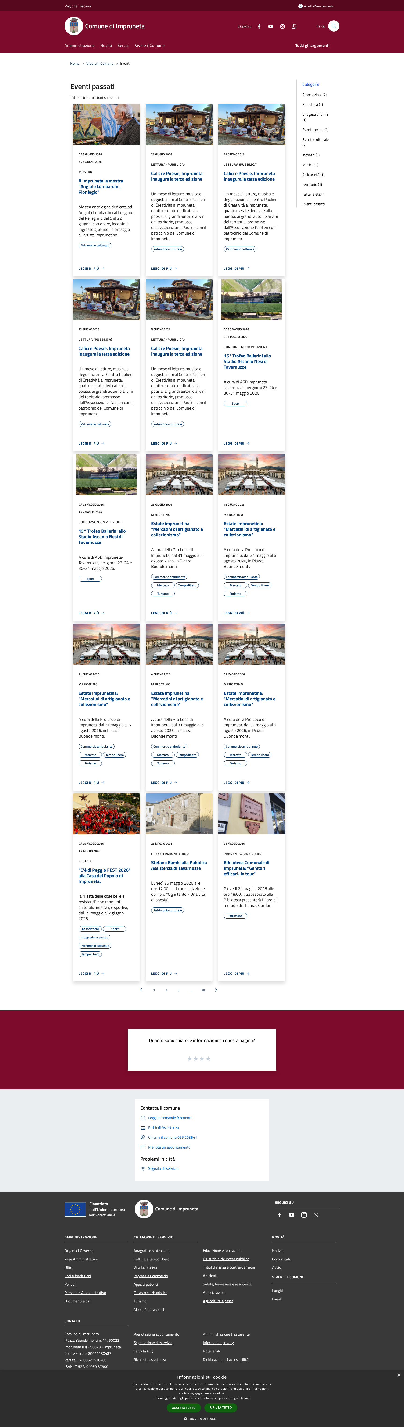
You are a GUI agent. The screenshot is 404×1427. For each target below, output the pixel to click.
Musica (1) (310, 165)
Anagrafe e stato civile (151, 1250)
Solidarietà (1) (313, 174)
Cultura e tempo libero (151, 1259)
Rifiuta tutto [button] (221, 1407)
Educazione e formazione (222, 1250)
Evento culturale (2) (315, 142)
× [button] (398, 1375)
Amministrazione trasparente (226, 1334)
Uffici (69, 1267)
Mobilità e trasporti (149, 1309)
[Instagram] (280, 26)
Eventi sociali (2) (315, 129)
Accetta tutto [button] (184, 1408)
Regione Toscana (78, 6)
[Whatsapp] (292, 26)
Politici (70, 1284)
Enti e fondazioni (78, 1276)
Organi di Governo (79, 1250)
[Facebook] (257, 26)
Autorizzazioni (214, 1292)
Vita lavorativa (145, 1267)
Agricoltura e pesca (218, 1301)
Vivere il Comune (100, 63)
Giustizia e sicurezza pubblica (226, 1259)
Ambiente (210, 1275)
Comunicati (281, 1259)
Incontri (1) (311, 155)
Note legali (211, 1351)
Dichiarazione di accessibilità (225, 1359)
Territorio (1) (312, 184)
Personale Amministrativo (85, 1292)
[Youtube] (269, 26)
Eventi (277, 1299)
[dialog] (202, 1398)
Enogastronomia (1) (315, 117)
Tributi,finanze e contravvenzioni (229, 1267)
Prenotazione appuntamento (156, 1334)
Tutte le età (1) (313, 194)
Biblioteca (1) (312, 104)
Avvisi (277, 1267)
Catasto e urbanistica (150, 1292)
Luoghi (277, 1290)
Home (74, 63)
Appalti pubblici (146, 1284)
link (247, 1398)
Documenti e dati (78, 1301)
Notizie (277, 1250)
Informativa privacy (218, 1342)
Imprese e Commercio (151, 1276)
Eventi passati (313, 204)
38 (203, 990)
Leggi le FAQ (143, 1351)
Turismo (140, 1301)
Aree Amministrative (81, 1259)
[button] (201, 1418)
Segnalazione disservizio (153, 1342)
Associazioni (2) (314, 94)
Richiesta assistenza (150, 1359)
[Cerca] (333, 26)
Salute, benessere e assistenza (227, 1284)
